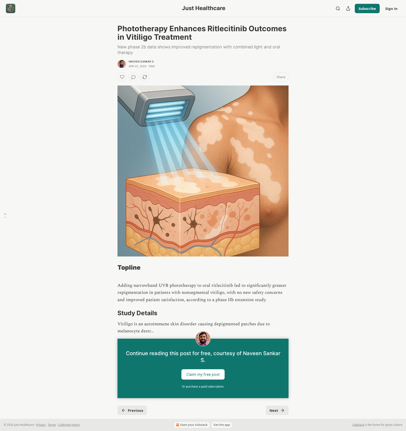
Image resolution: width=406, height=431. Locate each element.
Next (273, 410)
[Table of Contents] (5, 215)
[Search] (338, 8)
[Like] (122, 77)
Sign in (391, 8)
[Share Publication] (348, 8)
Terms (52, 425)
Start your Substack (193, 425)
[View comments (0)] (133, 77)
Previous (135, 410)
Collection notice (69, 425)
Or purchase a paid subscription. (203, 386)
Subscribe (367, 8)
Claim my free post (203, 374)
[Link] (111, 267)
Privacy (41, 425)
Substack (358, 425)
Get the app (222, 425)
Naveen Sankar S (141, 61)
